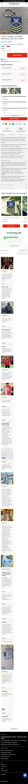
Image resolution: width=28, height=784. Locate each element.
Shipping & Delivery (6, 752)
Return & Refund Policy (7, 750)
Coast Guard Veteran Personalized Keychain (14, 96)
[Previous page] (1, 21)
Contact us (4, 766)
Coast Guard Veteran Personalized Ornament (14, 102)
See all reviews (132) (14, 234)
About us (3, 764)
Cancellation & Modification (8, 754)
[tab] (12, 33)
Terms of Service (5, 756)
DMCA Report (4, 781)
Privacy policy (4, 758)
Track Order (4, 770)
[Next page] (27, 21)
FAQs (2, 768)
